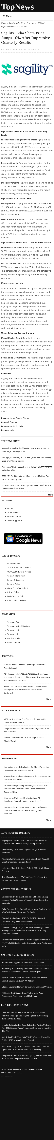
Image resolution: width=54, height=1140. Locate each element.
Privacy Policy (13, 592)
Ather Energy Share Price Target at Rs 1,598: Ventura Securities (24, 851)
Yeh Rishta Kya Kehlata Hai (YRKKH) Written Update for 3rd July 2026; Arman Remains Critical (26, 1039)
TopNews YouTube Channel (19, 567)
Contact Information (16, 576)
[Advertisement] (27, 1106)
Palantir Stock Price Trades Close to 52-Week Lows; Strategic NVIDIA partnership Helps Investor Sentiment (25, 689)
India (12, 430)
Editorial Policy (13, 584)
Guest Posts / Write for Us (18, 588)
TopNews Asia (13, 622)
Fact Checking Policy (16, 596)
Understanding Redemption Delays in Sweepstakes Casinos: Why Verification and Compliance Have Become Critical (26, 788)
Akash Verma (10, 49)
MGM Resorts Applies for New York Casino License (23, 962)
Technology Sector (15, 520)
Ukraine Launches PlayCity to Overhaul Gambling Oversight (27, 987)
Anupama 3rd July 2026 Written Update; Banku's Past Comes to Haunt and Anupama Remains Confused (27, 1057)
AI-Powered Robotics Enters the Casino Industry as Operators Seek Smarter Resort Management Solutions (25, 810)
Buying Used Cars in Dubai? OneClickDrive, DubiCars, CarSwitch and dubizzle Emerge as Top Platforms (24, 842)
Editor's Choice (13, 563)
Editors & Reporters (15, 580)
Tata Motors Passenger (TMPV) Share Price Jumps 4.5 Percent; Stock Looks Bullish (24, 878)
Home (3, 23)
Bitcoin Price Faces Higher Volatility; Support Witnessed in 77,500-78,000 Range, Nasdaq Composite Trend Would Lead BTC (27, 943)
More (50, 494)
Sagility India (18, 426)
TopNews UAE (13, 630)
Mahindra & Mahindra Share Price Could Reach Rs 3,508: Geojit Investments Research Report (25, 860)
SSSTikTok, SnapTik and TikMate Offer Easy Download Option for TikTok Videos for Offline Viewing (25, 1048)
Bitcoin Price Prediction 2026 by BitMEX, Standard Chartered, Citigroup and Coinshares (23, 920)
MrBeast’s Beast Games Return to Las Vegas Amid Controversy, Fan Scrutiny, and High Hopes (22, 994)
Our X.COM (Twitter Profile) (19, 572)
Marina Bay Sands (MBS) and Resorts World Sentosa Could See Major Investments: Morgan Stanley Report (26, 970)
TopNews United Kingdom (18, 626)
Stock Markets (13, 512)
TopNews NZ (12, 634)
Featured (13, 422)
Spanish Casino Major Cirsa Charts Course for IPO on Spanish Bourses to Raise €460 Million (24, 979)
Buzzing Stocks (22, 418)
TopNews (17, 6)
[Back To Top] (50, 1136)
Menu (9, 16)
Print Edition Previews (16, 600)
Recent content (13, 642)
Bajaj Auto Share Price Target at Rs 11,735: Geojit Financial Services (27, 869)
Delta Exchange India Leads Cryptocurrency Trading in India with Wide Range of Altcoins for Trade (27, 910)
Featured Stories (14, 516)
